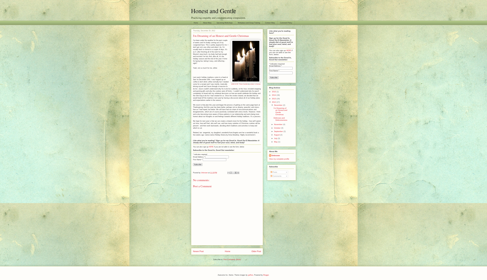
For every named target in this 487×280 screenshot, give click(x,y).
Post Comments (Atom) (232, 259)
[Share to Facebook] (235, 172)
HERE (211, 147)
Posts (274, 172)
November (278, 124)
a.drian (252, 84)
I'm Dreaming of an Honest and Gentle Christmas (280, 111)
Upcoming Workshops (225, 23)
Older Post (256, 251)
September (278, 131)
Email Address (199, 157)
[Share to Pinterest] (238, 172)
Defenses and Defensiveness (280, 119)
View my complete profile (279, 159)
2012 (274, 102)
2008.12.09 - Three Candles (239, 84)
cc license (257, 84)
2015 (274, 92)
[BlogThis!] (231, 172)
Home (196, 23)
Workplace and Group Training (249, 23)
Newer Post (198, 251)
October (277, 128)
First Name (197, 160)
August (277, 135)
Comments (276, 176)
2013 (274, 99)
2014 (274, 95)
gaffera (250, 275)
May (276, 142)
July (276, 138)
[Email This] (228, 172)
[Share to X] (233, 172)
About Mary (207, 23)
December (278, 105)
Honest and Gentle (213, 11)
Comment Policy (286, 23)
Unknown (276, 155)
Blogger (266, 275)
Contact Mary (270, 23)
